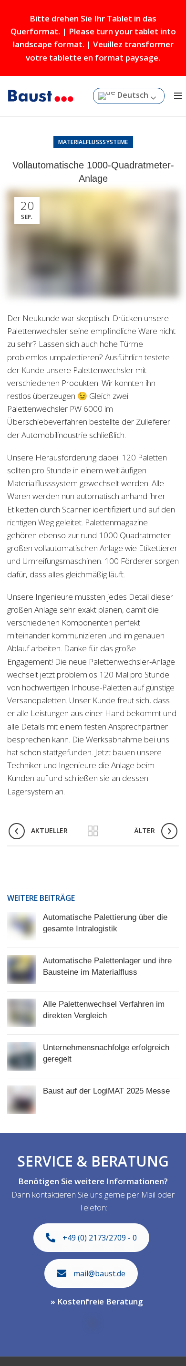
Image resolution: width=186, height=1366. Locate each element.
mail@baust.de (99, 1273)
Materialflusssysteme (93, 142)
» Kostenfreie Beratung (97, 1301)
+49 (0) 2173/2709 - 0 (99, 1237)
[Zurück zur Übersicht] (93, 831)
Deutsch (131, 95)
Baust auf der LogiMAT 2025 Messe (106, 1090)
